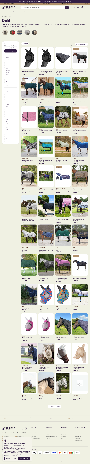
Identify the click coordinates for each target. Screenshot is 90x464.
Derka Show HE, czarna (44, 219)
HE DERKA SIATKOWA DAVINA (79, 308)
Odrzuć (14, 458)
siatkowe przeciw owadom (18, 26)
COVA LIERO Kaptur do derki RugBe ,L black (62, 72)
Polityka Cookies (13, 455)
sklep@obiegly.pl (20, 436)
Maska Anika (42, 396)
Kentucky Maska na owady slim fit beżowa (45, 368)
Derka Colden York (60, 101)
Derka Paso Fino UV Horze (61, 160)
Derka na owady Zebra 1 (27, 160)
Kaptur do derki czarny (61, 337)
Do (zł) (12, 45)
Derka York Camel (76, 249)
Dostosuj (8, 458)
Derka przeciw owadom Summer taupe (78, 190)
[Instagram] (26, 428)
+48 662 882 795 (7, 436)
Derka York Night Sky (43, 278)
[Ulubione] (78, 7)
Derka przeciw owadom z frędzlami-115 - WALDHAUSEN (28, 220)
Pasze (4, 12)
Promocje (76, 12)
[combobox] (44, 7)
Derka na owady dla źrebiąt (62, 130)
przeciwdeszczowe (68, 24)
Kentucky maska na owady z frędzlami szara (62, 368)
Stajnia (56, 12)
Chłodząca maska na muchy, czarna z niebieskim (45, 72)
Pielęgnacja (45, 12)
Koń (24, 12)
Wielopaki (66, 12)
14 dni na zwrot (29, 3)
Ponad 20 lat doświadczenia (67, 3)
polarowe (82, 24)
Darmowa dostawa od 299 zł (9, 3)
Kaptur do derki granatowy (79, 337)
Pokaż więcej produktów (54, 406)
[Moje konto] (74, 7)
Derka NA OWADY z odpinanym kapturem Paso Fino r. (79, 131)
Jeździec (14, 12)
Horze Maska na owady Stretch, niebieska (27, 338)
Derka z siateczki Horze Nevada (80, 278)
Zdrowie (33, 12)
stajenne (76, 24)
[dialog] (17, 449)
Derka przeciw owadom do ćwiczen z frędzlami (28, 190)
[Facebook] (23, 428)
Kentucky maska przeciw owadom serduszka (78, 368)
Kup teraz (67, 1)
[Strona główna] (3, 16)
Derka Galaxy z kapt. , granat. (45, 130)
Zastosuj (11, 51)
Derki (10, 16)
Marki (85, 12)
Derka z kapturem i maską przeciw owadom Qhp (61, 279)
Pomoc (86, 3)
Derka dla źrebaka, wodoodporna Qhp (26, 131)
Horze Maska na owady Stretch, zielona (44, 338)
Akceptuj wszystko (24, 458)
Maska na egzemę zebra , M (62, 396)
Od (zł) (5, 45)
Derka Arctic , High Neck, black (79, 71)
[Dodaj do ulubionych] (35, 49)
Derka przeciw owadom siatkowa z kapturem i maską (62, 190)
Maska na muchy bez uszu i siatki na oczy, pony (79, 397)
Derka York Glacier (26, 278)
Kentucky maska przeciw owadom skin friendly (27, 397)
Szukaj (66, 7)
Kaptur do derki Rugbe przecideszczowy (27, 368)
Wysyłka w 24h (47, 3)
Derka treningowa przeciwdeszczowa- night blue (46, 249)
